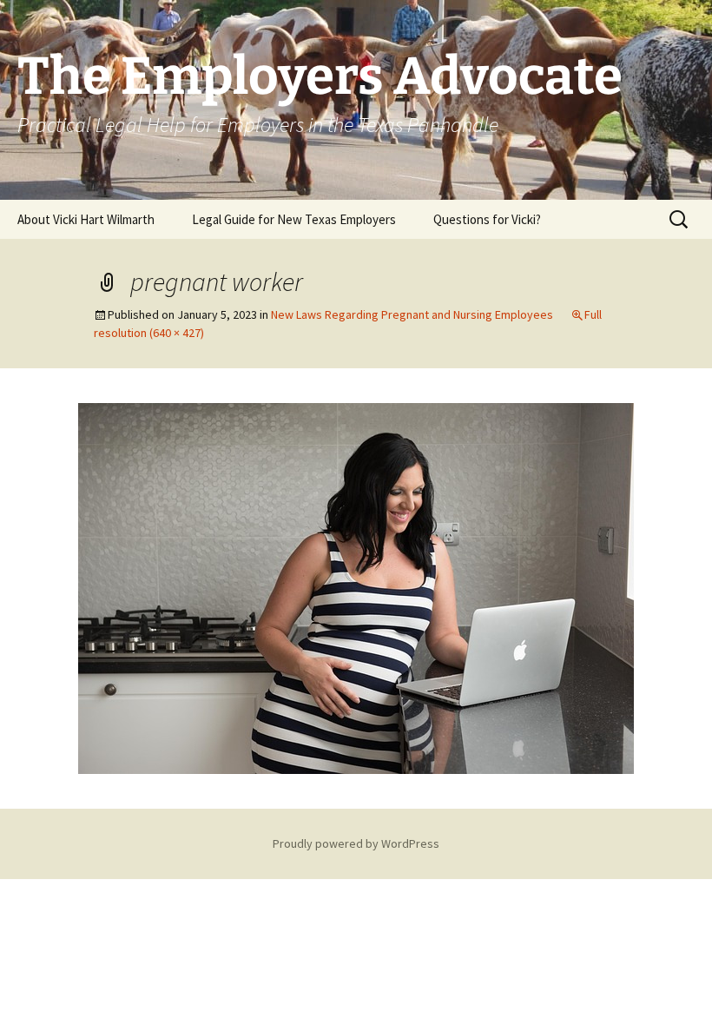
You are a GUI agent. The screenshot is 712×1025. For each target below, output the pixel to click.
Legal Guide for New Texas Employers (294, 219)
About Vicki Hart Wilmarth (86, 219)
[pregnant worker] (356, 586)
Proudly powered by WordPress (356, 843)
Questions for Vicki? (487, 219)
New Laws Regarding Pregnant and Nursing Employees (412, 314)
